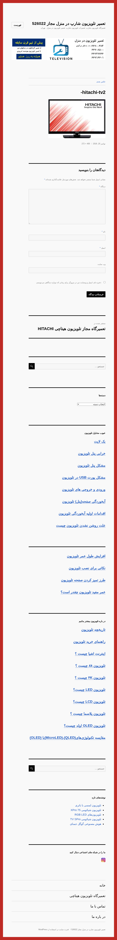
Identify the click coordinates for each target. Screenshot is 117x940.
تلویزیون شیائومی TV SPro (85, 819)
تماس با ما (97, 906)
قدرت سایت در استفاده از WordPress (53, 929)
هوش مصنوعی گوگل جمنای (85, 823)
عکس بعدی (100, 82)
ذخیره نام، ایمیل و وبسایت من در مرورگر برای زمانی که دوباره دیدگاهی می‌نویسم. (68, 282)
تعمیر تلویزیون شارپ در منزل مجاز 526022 (68, 23)
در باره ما (98, 917)
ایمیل (102, 248)
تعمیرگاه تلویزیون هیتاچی (87, 896)
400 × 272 (86, 144)
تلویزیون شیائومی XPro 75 (86, 810)
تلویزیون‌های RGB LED (88, 814)
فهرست (17, 25)
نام (103, 232)
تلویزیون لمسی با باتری (88, 805)
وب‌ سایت (101, 264)
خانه (102, 885)
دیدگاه (102, 186)
